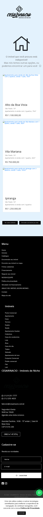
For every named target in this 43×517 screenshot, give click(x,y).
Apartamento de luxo (12, 355)
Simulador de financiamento (11, 285)
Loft (6, 367)
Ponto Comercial (11, 313)
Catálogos (5, 256)
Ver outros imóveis (10, 223)
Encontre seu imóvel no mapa (12, 263)
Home (4, 250)
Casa (7, 319)
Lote (6, 340)
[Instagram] (6, 483)
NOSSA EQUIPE (7, 277)
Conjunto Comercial (12, 358)
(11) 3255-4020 (10, 398)
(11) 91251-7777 (10, 395)
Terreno (7, 322)
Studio (7, 328)
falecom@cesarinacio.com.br (13, 404)
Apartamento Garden (12, 331)
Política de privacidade (9, 281)
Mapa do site (6, 295)
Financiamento (7, 270)
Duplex (7, 325)
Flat (6, 364)
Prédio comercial (11, 361)
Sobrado (8, 352)
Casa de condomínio (12, 337)
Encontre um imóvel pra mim (29, 223)
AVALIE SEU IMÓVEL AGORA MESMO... (16, 288)
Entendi (21, 513)
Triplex (7, 349)
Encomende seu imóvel (10, 259)
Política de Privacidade (30, 508)
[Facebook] (3, 483)
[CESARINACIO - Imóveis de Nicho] (19, 12)
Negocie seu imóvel (8, 274)
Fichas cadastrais (8, 267)
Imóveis (4, 253)
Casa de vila (9, 346)
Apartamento (9, 316)
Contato (4, 292)
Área (6, 343)
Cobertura (8, 334)
